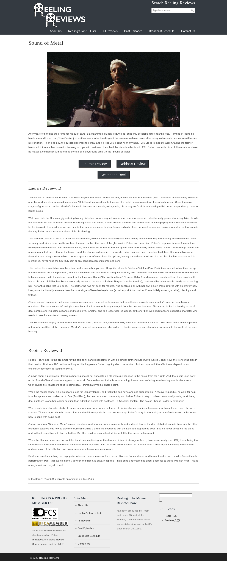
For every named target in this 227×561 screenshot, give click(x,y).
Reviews (172, 520)
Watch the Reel (113, 175)
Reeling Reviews (59, 15)
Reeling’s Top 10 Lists (90, 513)
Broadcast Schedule (89, 535)
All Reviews (84, 520)
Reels (171, 515)
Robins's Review (132, 164)
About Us (83, 505)
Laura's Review (95, 164)
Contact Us (84, 543)
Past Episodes (86, 528)
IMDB (61, 544)
